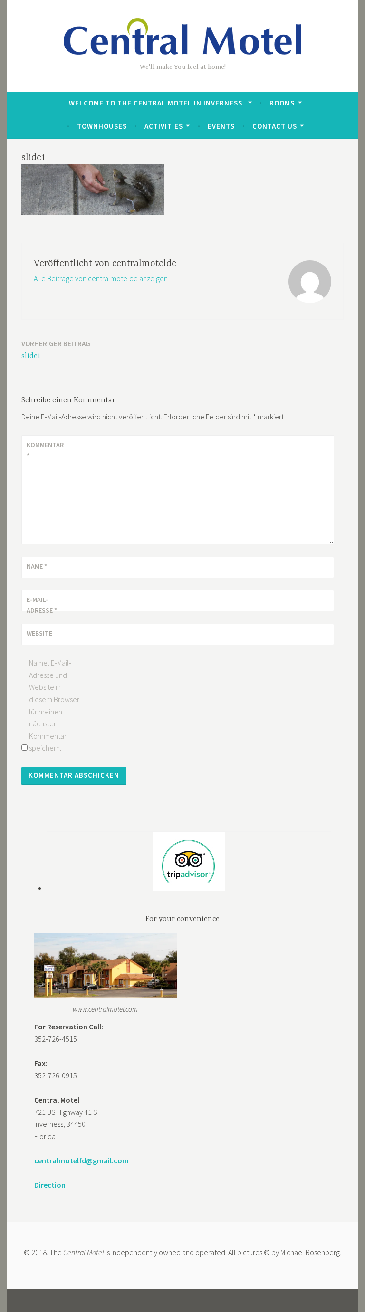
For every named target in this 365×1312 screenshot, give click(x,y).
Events (221, 126)
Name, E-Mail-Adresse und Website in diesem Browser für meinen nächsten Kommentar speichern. (54, 705)
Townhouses (102, 126)
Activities (163, 126)
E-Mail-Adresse (42, 604)
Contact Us (274, 126)
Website (39, 633)
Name (37, 566)
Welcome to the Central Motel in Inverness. (157, 102)
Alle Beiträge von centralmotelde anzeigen (101, 278)
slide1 (55, 350)
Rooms (282, 102)
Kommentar (45, 449)
